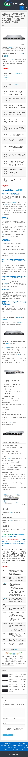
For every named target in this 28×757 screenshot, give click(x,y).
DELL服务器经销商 (7, 658)
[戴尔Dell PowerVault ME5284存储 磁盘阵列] (5, 691)
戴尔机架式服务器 (9, 664)
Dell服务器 (8, 657)
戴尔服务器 (18, 661)
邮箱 (15, 718)
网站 (4, 723)
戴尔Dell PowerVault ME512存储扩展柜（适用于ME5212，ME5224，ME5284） (17, 686)
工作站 (4, 536)
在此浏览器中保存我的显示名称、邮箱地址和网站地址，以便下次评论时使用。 (13, 730)
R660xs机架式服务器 (7, 660)
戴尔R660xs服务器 (19, 660)
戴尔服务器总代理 (12, 663)
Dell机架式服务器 (6, 743)
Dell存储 (24, 743)
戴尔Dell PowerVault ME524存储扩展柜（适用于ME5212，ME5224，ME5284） (17, 681)
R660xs (20, 54)
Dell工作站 (3, 745)
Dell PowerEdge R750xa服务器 (16, 745)
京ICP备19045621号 (14, 754)
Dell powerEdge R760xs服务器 (15, 749)
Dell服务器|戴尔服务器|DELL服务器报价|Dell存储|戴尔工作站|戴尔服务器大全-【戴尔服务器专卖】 (14, 3)
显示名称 (5, 718)
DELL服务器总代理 (17, 657)
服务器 (10, 47)
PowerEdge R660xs (18, 658)
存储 (4, 234)
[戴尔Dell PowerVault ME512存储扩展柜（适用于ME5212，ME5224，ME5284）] (5, 686)
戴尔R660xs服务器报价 (8, 661)
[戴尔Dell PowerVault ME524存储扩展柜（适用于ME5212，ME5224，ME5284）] (5, 681)
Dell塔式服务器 (16, 743)
